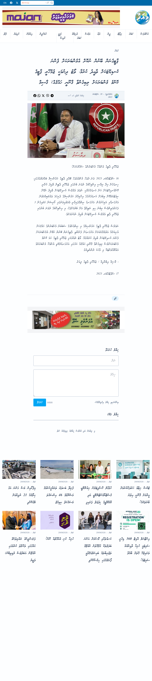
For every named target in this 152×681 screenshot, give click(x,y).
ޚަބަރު (131, 34)
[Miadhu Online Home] (142, 17)
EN (5, 3)
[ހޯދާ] (51, 3)
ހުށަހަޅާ (39, 402)
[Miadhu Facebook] (11, 3)
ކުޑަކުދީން (43, 34)
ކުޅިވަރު (16, 34)
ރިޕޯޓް (120, 34)
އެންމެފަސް (144, 34)
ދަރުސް (87, 34)
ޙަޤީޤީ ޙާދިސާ (61, 36)
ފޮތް (5, 34)
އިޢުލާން (29, 34)
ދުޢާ (99, 34)
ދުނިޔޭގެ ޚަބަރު (76, 36)
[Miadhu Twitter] (17, 3)
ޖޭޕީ (115, 298)
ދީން (108, 34)
